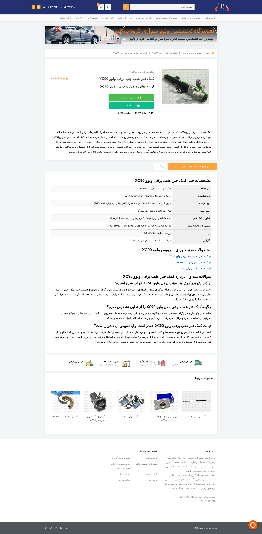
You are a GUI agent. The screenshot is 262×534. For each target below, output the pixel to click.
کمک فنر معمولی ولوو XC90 (193, 268)
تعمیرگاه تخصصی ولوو (166, 18)
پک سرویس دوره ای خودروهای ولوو (135, 18)
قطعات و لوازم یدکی (191, 18)
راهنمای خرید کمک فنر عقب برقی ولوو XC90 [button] (192, 166)
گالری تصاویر (108, 18)
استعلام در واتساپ (129, 97)
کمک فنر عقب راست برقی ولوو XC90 (188, 256)
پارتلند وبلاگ (65, 18)
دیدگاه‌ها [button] (160, 166)
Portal (196, 528)
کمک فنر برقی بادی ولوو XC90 (192, 262)
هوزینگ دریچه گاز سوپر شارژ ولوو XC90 (98, 418)
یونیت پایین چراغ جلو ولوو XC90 (163, 418)
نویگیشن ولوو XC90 (131, 416)
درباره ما (79, 18)
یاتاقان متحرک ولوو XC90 (65, 416)
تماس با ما (93, 18)
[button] (101, 7)
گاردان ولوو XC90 (196, 416)
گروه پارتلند (210, 18)
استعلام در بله (129, 105)
